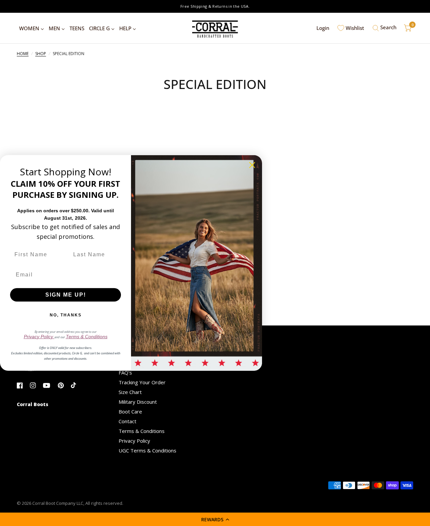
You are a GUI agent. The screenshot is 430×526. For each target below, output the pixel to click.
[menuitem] (31, 28)
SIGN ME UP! (65, 295)
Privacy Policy (134, 440)
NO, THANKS (66, 315)
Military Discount (138, 401)
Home (23, 53)
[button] (215, 519)
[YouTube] (49, 385)
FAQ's (125, 372)
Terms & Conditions (142, 431)
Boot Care (130, 411)
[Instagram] (36, 385)
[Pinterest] (64, 385)
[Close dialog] (252, 165)
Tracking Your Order (142, 382)
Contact (127, 421)
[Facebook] (23, 385)
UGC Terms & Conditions (147, 450)
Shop (40, 53)
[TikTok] (77, 385)
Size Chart (130, 392)
